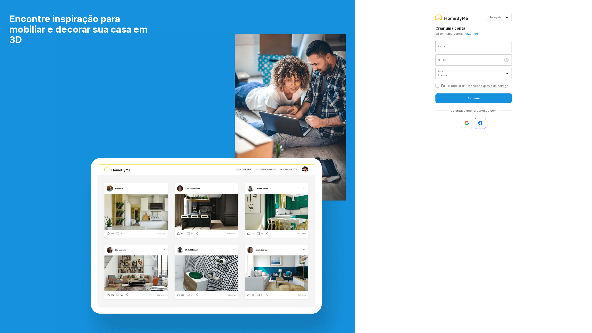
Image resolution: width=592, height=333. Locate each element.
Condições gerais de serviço (487, 86)
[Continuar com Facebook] (480, 123)
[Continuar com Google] (466, 123)
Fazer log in (473, 33)
